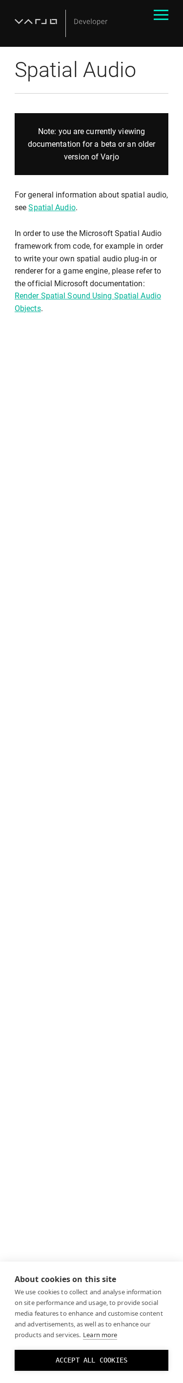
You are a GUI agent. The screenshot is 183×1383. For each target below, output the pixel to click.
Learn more (100, 1334)
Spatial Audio (51, 207)
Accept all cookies (92, 1360)
